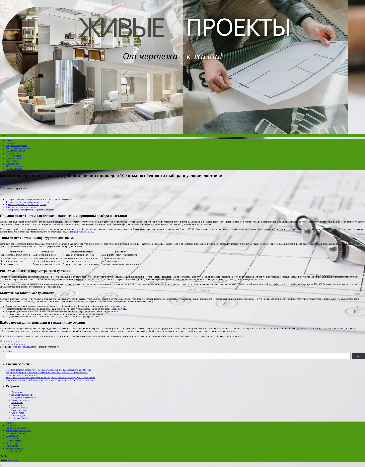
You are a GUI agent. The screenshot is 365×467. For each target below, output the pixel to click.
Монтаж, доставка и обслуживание (23, 207)
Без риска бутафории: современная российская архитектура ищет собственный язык (47, 372)
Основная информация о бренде (21, 375)
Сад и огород (12, 161)
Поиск (9, 351)
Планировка (12, 153)
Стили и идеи (12, 163)
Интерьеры (11, 143)
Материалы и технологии (18, 148)
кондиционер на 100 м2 (81, 232)
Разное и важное (14, 168)
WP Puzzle (13, 460)
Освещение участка (15, 150)
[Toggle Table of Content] (2, 194)
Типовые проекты (14, 166)
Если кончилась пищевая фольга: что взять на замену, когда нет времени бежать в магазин (50, 380)
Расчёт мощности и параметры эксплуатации (27, 204)
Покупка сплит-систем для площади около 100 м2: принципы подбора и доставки (43, 199)
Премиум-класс (13, 156)
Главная (9, 140)
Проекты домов (13, 158)
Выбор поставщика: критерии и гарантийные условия (31, 210)
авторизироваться (20, 347)
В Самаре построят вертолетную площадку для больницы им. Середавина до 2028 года (48, 370)
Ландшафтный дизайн (16, 145)
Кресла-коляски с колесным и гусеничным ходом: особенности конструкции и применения (50, 377)
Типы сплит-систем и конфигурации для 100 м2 (28, 202)
